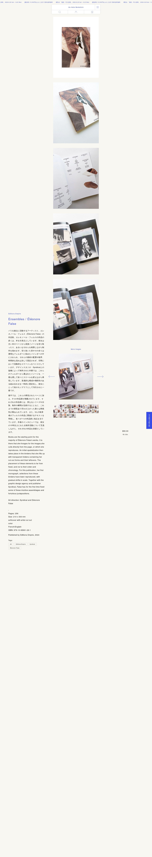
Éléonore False (14, 548)
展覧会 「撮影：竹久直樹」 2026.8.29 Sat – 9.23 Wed (60, 2)
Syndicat (32, 544)
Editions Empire (14, 313)
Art (11, 544)
